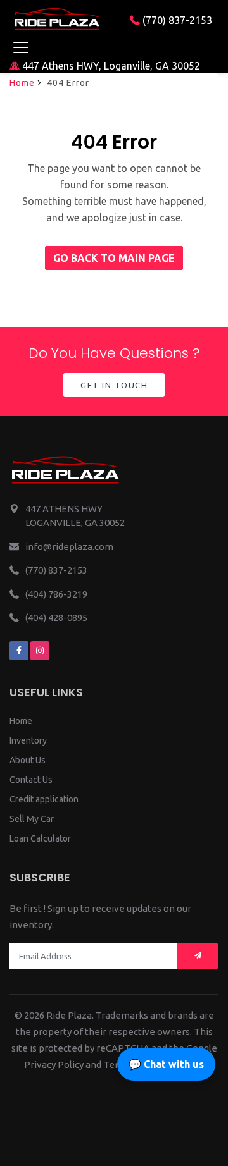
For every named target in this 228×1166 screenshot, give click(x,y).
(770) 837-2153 (176, 20)
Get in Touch (114, 385)
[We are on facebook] (19, 650)
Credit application (44, 799)
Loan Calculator (40, 838)
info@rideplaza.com (69, 546)
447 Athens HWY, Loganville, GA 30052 (110, 65)
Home (22, 83)
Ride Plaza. (70, 1015)
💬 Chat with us (166, 1064)
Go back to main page (114, 258)
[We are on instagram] (39, 650)
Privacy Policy (54, 1064)
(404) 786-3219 (56, 594)
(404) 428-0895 (56, 617)
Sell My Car (32, 819)
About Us (28, 760)
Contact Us (31, 780)
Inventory (28, 740)
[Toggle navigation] (21, 47)
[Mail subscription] (197, 956)
